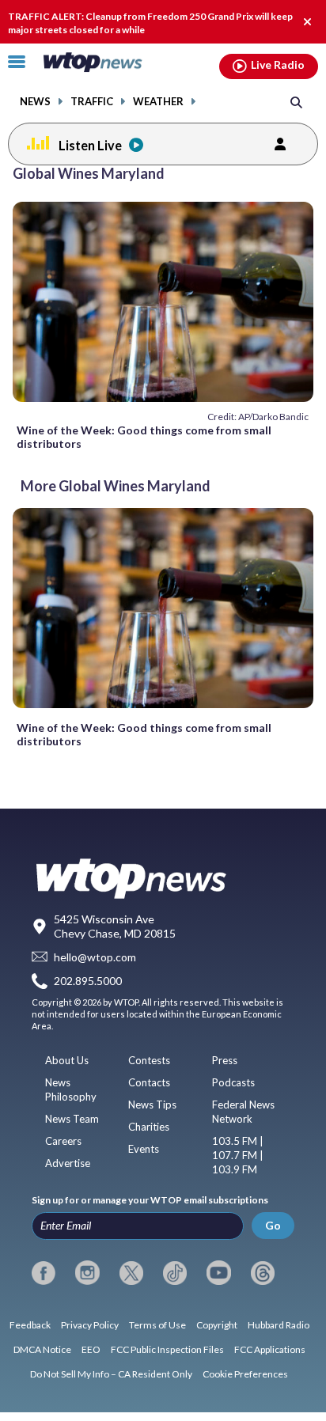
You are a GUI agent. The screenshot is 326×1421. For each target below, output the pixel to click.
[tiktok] (175, 1273)
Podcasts (233, 1082)
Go (273, 1225)
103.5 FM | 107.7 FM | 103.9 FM (237, 1155)
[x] (131, 1273)
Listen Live (90, 145)
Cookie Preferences (245, 1374)
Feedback (30, 1325)
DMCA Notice (42, 1349)
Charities (148, 1126)
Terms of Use (157, 1325)
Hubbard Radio (278, 1325)
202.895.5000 (88, 980)
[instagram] (87, 1273)
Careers (63, 1141)
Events (143, 1148)
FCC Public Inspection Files (167, 1349)
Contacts (149, 1082)
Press (224, 1060)
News (35, 102)
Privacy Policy (90, 1325)
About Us (67, 1060)
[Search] (296, 102)
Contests (149, 1060)
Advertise (67, 1163)
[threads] (263, 1273)
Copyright (216, 1325)
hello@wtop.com (95, 957)
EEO (91, 1349)
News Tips (152, 1104)
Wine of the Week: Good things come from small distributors (144, 436)
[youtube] (218, 1273)
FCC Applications (269, 1349)
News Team (72, 1118)
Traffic (91, 102)
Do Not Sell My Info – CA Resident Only (111, 1374)
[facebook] (43, 1273)
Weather (158, 102)
